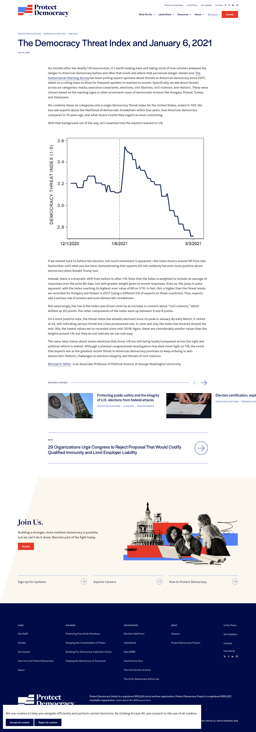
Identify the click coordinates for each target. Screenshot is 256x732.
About (198, 14)
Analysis (72, 33)
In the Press (192, 5)
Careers (175, 633)
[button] (213, 14)
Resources (182, 14)
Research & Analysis (54, 33)
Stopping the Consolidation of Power (86, 642)
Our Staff (23, 633)
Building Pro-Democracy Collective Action (89, 651)
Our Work (70, 625)
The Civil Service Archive (137, 669)
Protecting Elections (29, 33)
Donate (230, 14)
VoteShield (130, 642)
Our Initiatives (131, 625)
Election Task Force (134, 633)
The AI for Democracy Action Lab (141, 678)
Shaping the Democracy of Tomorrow (86, 660)
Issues (21, 669)
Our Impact (24, 651)
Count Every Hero (133, 660)
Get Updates (206, 5)
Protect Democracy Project (185, 642)
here (147, 700)
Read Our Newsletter (174, 5)
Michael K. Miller (59, 364)
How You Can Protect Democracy (35, 660)
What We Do (145, 14)
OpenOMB (129, 651)
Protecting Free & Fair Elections (83, 633)
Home (21, 625)
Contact (219, 5)
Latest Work (164, 14)
